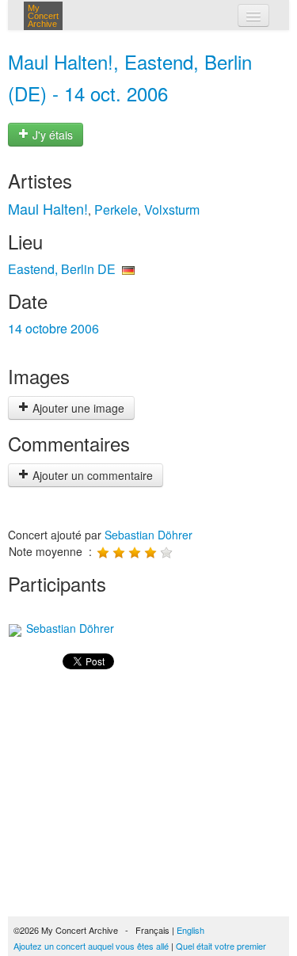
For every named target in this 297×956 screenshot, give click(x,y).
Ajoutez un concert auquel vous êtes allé (91, 945)
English (190, 930)
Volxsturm (172, 209)
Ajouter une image (76, 408)
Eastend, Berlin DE (62, 269)
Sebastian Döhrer (148, 535)
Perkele (116, 209)
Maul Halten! (48, 208)
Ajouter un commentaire (91, 475)
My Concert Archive (43, 16)
